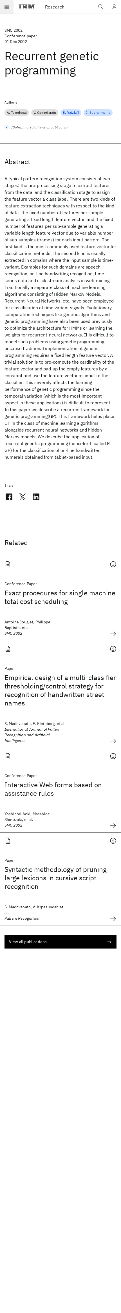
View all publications (28, 941)
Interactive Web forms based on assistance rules (53, 788)
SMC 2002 (14, 30)
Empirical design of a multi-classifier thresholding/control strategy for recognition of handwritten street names (60, 690)
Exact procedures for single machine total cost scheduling (60, 597)
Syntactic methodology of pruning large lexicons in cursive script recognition (56, 878)
